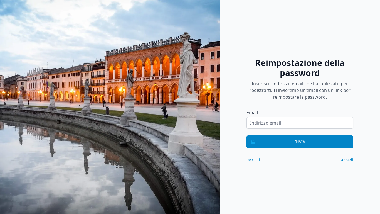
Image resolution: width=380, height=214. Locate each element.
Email (252, 113)
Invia (300, 141)
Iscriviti (253, 159)
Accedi (347, 159)
